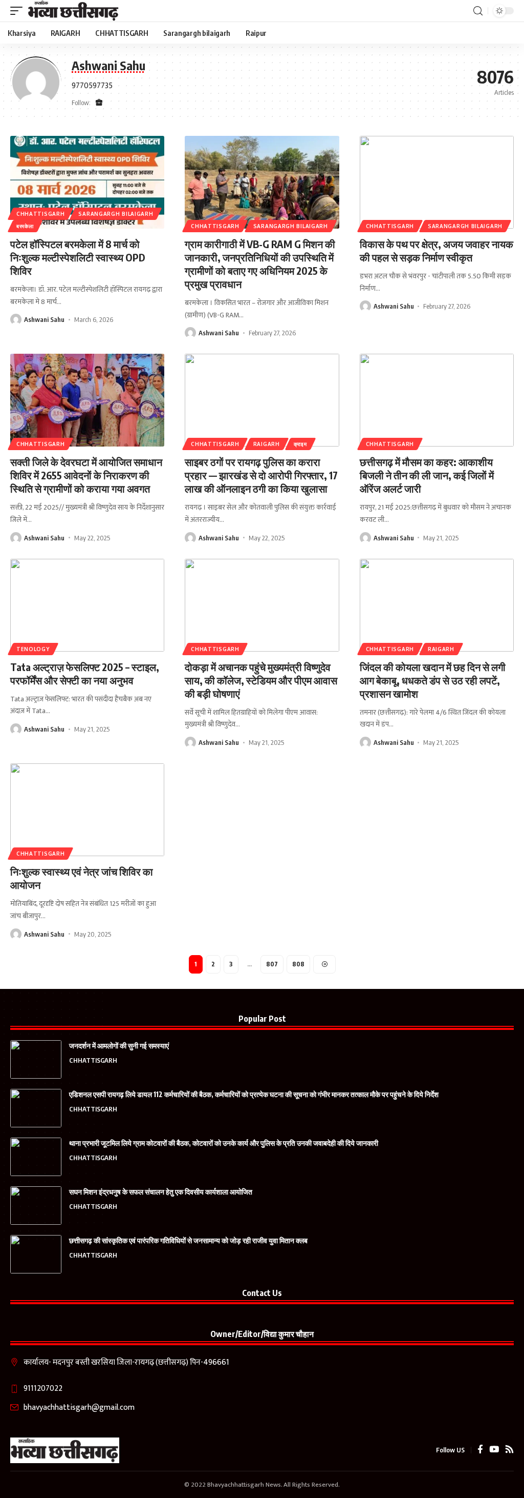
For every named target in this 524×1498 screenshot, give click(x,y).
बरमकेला (25, 226)
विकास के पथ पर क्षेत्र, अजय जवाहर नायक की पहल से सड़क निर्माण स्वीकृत (436, 250)
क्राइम (300, 444)
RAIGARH (266, 444)
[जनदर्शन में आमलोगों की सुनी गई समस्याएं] (35, 1059)
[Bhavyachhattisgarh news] (73, 11)
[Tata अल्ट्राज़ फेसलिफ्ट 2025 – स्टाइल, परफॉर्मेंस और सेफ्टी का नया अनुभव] (87, 605)
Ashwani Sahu (44, 319)
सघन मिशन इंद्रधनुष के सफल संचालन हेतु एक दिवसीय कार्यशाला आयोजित (160, 1191)
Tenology (33, 649)
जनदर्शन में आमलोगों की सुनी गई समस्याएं (119, 1045)
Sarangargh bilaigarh (115, 214)
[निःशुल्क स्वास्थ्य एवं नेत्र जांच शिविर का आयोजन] (87, 809)
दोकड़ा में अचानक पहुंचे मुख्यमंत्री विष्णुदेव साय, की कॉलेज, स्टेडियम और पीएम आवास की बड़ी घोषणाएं (261, 680)
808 (298, 964)
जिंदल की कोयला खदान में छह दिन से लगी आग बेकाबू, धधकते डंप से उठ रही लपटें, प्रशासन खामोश (433, 680)
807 (272, 964)
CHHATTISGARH (40, 214)
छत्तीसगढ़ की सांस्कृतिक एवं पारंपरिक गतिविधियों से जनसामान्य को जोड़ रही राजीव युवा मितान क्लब (188, 1240)
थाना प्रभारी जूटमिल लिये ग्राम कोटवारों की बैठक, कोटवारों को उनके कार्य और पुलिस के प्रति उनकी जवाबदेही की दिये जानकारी (223, 1143)
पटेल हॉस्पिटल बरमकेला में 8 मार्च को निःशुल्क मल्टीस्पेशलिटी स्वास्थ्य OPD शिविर (77, 257)
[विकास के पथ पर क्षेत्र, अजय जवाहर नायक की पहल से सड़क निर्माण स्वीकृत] (437, 182)
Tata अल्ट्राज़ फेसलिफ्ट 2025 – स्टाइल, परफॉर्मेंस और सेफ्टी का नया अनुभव (84, 673)
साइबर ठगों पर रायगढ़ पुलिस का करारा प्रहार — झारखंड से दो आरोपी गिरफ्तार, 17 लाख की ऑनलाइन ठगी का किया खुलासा (261, 475)
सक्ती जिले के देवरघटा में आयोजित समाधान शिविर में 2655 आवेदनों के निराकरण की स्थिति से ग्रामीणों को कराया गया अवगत (86, 475)
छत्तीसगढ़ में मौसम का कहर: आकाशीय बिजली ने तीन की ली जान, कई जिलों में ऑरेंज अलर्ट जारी (427, 475)
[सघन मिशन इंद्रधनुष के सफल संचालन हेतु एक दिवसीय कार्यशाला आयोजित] (35, 1205)
